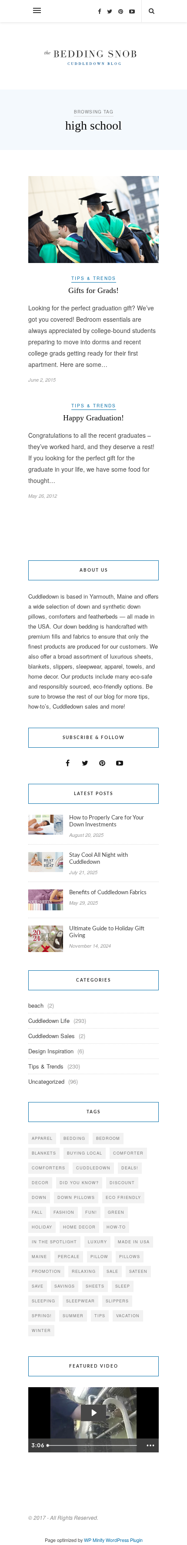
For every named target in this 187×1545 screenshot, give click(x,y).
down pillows (76, 1197)
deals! (129, 1168)
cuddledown (93, 1168)
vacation (128, 1316)
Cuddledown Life (49, 1020)
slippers (117, 1301)
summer (73, 1316)
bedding (74, 1138)
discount (122, 1182)
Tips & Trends (93, 278)
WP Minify (94, 1540)
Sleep (122, 1286)
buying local (84, 1153)
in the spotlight (54, 1242)
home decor (79, 1227)
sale (112, 1271)
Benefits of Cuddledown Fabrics (108, 893)
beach (35, 1005)
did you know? (79, 1182)
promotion (46, 1271)
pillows (129, 1256)
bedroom (108, 1138)
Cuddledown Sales (51, 1036)
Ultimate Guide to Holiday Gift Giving (106, 932)
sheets (95, 1286)
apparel (42, 1138)
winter (41, 1330)
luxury (97, 1242)
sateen (138, 1271)
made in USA (134, 1242)
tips (99, 1316)
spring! (42, 1316)
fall (37, 1212)
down (39, 1197)
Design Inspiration (50, 1051)
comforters (48, 1168)
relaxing (84, 1271)
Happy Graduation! (93, 417)
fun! (91, 1212)
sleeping (43, 1301)
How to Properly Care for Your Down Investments (106, 821)
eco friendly (123, 1197)
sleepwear (80, 1301)
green (116, 1212)
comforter (128, 1153)
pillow (99, 1256)
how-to (116, 1227)
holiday (42, 1227)
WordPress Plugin (124, 1540)
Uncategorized (46, 1081)
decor (40, 1182)
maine (39, 1256)
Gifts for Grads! (93, 290)
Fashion (63, 1212)
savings (64, 1286)
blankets (44, 1153)
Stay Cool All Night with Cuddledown (98, 858)
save (37, 1286)
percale (69, 1256)
